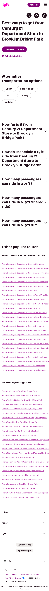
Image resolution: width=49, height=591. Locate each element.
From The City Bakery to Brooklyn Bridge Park (22, 479)
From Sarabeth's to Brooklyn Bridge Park (19, 484)
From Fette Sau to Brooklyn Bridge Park (19, 488)
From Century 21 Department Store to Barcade (22, 352)
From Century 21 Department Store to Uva (20, 290)
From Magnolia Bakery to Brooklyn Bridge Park (22, 426)
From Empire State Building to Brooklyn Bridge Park (24, 417)
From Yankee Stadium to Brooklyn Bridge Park (22, 404)
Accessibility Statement (30, 575)
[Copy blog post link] (44, 15)
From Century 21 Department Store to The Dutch (23, 277)
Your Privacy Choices (13, 578)
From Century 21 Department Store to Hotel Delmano (25, 321)
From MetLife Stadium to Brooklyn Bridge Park (22, 400)
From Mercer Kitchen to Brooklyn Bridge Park (22, 409)
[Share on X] (29, 15)
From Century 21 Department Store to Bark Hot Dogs (25, 281)
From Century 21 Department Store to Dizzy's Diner (24, 339)
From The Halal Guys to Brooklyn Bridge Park (22, 395)
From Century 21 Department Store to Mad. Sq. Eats (24, 370)
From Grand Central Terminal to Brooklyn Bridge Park (25, 448)
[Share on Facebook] (36, 15)
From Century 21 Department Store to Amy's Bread (24, 330)
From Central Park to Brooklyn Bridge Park (20, 431)
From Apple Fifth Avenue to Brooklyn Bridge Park (23, 444)
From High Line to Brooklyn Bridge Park (19, 391)
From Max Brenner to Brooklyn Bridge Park (20, 475)
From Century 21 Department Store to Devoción (23, 326)
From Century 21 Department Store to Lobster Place (24, 357)
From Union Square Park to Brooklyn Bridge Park (23, 470)
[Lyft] (6, 5)
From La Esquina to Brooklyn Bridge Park (20, 435)
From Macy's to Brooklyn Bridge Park (18, 457)
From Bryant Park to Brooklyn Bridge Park (20, 422)
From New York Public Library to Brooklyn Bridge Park (25, 493)
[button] (45, 4)
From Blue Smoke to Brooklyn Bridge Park (20, 497)
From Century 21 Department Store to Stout (21, 308)
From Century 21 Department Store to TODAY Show (24, 312)
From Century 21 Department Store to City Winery (23, 264)
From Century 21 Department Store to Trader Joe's (23, 365)
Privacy (15, 575)
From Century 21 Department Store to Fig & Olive (23, 299)
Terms (7, 575)
